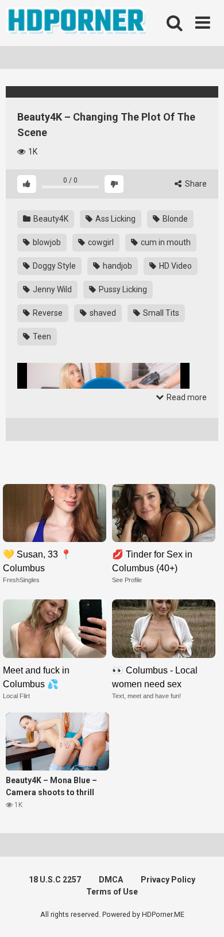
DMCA (111, 879)
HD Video (174, 265)
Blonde (174, 218)
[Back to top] (202, 914)
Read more (186, 397)
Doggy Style (53, 265)
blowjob (46, 242)
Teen (41, 336)
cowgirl (100, 242)
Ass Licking (115, 218)
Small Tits (160, 313)
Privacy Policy (168, 879)
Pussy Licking (122, 289)
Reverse (47, 313)
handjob (116, 265)
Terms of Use (112, 891)
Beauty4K (50, 218)
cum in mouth (165, 242)
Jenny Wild (51, 289)
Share (195, 183)
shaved (102, 313)
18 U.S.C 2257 (55, 879)
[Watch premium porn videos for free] (77, 23)
